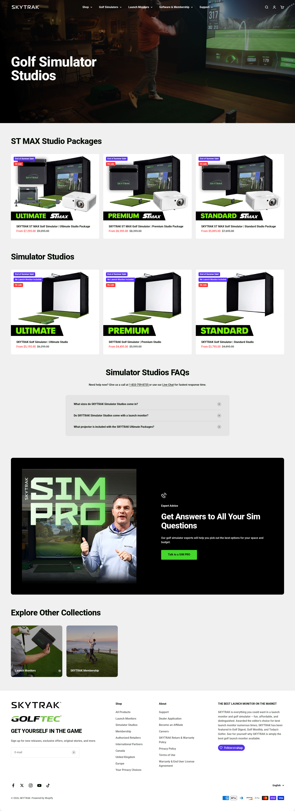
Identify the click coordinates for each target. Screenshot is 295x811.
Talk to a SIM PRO (179, 554)
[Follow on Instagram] (30, 785)
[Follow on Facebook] (13, 785)
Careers (164, 731)
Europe (120, 763)
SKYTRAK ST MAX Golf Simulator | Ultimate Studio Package (53, 226)
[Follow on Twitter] (22, 785)
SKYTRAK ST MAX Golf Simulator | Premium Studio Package (146, 226)
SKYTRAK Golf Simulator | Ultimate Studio (42, 342)
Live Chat (168, 384)
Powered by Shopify (42, 798)
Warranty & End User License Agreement (176, 764)
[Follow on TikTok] (48, 785)
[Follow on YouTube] (39, 785)
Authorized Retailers (128, 737)
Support (204, 7)
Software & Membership (174, 7)
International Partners (129, 744)
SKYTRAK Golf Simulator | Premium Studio (135, 342)
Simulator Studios (126, 725)
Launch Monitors (138, 7)
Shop (85, 7)
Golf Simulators (108, 7)
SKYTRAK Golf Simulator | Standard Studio (227, 342)
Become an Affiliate (171, 725)
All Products (123, 712)
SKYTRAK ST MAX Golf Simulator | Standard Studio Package (238, 226)
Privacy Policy (167, 748)
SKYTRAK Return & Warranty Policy (176, 740)
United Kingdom (125, 757)
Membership (123, 731)
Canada (120, 750)
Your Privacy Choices (128, 770)
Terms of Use (167, 755)
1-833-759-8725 (139, 384)
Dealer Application (170, 718)
